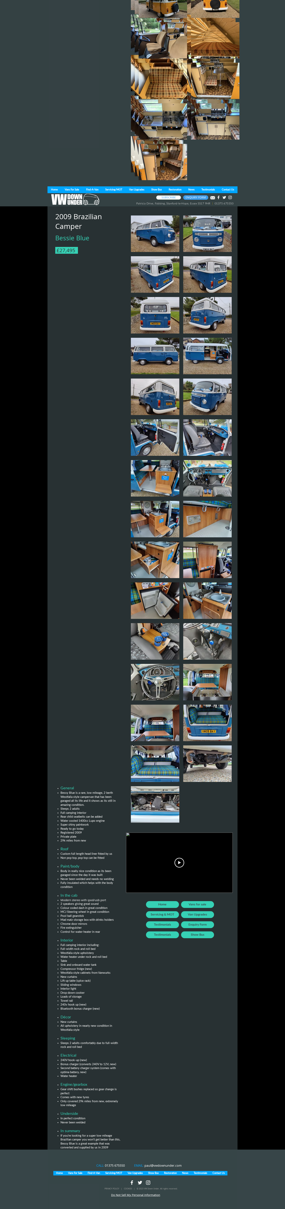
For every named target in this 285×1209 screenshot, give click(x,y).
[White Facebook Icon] (218, 197)
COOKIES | (130, 1188)
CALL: (100, 1165)
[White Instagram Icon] (230, 197)
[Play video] (179, 863)
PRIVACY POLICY (112, 1188)
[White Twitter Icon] (224, 197)
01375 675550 (115, 1165)
